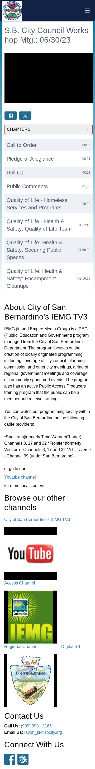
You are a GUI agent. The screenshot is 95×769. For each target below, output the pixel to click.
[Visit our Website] (22, 759)
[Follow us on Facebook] (9, 759)
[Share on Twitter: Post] (25, 115)
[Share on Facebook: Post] (10, 115)
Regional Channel (21, 646)
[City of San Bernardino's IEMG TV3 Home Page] (12, 11)
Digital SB (70, 646)
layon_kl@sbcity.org (43, 732)
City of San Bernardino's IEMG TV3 (37, 519)
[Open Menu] (87, 10)
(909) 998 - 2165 (36, 726)
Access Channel (19, 583)
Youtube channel (20, 477)
